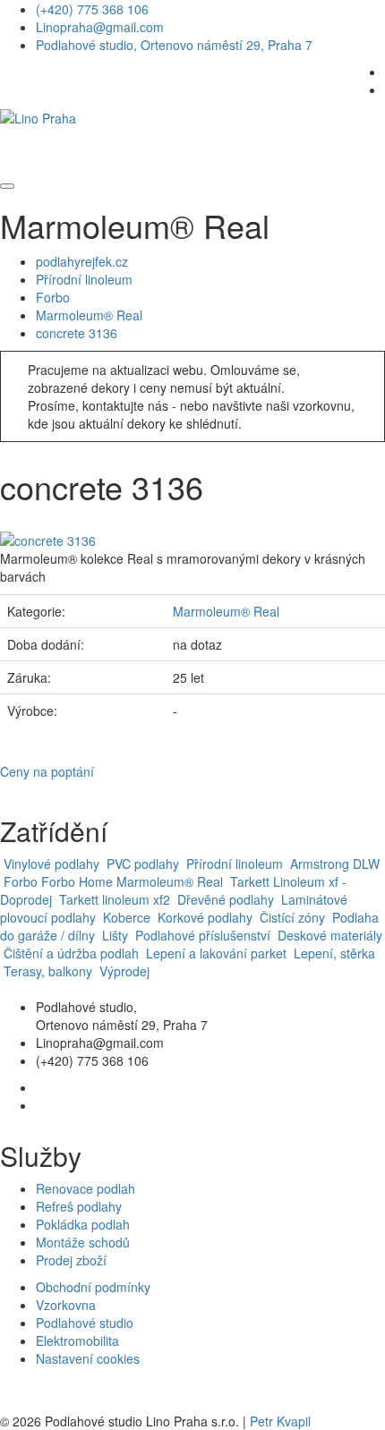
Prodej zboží (71, 1260)
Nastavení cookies (88, 1358)
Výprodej (123, 971)
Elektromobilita (77, 1340)
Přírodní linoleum (84, 279)
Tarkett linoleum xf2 (113, 899)
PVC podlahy (141, 863)
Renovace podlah (85, 1188)
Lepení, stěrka (332, 953)
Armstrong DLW (333, 863)
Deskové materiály (328, 935)
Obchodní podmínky (93, 1287)
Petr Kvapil (280, 1421)
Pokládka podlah (83, 1224)
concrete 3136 (76, 333)
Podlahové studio (84, 1323)
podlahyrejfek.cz (82, 261)
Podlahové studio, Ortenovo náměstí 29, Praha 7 (174, 45)
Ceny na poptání (47, 771)
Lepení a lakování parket (214, 953)
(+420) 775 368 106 (92, 9)
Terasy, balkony (46, 971)
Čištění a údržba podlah (69, 953)
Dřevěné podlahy (226, 899)
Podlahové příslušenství (201, 935)
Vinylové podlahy (49, 863)
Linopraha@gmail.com (100, 27)
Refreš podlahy (79, 1206)
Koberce (124, 917)
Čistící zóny (290, 917)
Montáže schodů (83, 1242)
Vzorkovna (66, 1305)
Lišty (115, 935)
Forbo (53, 297)
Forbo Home (77, 881)
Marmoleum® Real (89, 315)
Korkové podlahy (203, 917)
